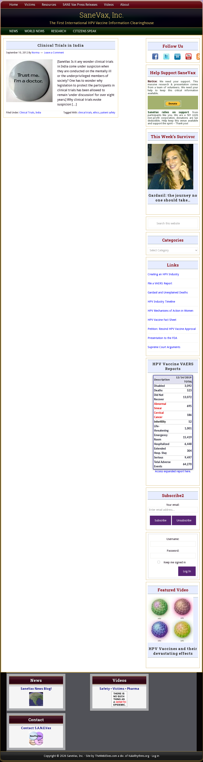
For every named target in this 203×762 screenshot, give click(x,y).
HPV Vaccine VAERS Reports (172, 366)
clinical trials (85, 112)
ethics (96, 112)
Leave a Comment (54, 52)
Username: (173, 539)
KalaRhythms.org (138, 755)
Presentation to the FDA (162, 338)
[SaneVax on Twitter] (163, 58)
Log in (155, 755)
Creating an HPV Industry (163, 274)
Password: (173, 550)
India (38, 112)
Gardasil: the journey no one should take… (172, 197)
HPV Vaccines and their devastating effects (173, 651)
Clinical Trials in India (60, 45)
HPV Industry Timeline (161, 301)
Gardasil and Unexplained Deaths (168, 292)
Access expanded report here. (173, 471)
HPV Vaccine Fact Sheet (162, 319)
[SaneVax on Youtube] (186, 58)
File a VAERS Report (160, 283)
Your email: (172, 504)
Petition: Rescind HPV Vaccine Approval (172, 328)
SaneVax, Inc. (101, 15)
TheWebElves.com (106, 755)
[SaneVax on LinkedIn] (175, 58)
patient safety (108, 112)
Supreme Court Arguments (164, 347)
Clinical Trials (26, 112)
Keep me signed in (175, 562)
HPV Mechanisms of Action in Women (170, 310)
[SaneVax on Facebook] (155, 58)
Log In (187, 571)
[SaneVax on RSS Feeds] (197, 58)
